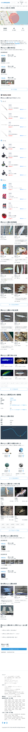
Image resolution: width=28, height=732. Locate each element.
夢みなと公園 (10, 55)
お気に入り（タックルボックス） (11, 680)
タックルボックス (8, 679)
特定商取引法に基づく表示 (18, 692)
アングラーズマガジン (9, 681)
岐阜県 (16, 704)
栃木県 (13, 701)
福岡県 (23, 708)
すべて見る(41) (14, 389)
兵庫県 (20, 705)
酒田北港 (13, 718)
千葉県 (23, 701)
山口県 (6, 708)
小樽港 (19, 719)
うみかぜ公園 (11, 714)
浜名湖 (9, 715)
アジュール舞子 (14, 719)
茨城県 (9, 701)
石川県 (21, 702)
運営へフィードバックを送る (10, 683)
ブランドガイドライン (9, 694)
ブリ (18, 42)
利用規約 (10, 686)
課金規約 (6, 693)
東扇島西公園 (17, 714)
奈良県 (23, 705)
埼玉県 (20, 701)
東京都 (6, 702)
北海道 (6, 699)
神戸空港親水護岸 (8, 716)
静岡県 (20, 704)
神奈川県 (10, 702)
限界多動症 (17, 43)
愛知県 (23, 704)
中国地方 (12, 398)
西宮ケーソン (7, 719)
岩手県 (13, 699)
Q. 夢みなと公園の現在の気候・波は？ (10, 637)
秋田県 (20, 699)
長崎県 (9, 709)
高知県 (20, 708)
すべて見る (14, 89)
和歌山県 (6, 706)
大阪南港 (23, 718)
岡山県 (17, 706)
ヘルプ (6, 686)
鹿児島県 (6, 710)
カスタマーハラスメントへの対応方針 (12, 689)
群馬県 (16, 701)
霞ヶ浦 (6, 715)
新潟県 (14, 702)
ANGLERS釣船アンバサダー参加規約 (16, 693)
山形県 (23, 699)
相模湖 (6, 714)
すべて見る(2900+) (14, 304)
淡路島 (16, 715)
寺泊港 (6, 718)
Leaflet (13, 24)
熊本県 (13, 709)
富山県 (17, 702)
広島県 (21, 706)
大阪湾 (13, 715)
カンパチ (11, 42)
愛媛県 (16, 708)
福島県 (6, 701)
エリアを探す (17, 676)
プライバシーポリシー (17, 686)
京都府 (13, 705)
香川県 (13, 708)
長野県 (13, 704)
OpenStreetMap (17, 24)
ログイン (16, 681)
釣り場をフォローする (14, 649)
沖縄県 (10, 710)
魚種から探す (18, 677)
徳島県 (9, 708)
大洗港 (9, 718)
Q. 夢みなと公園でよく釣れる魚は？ (9, 630)
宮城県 (16, 699)
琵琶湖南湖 (23, 714)
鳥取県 (11, 400)
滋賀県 (9, 705)
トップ (6, 676)
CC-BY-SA (26, 24)
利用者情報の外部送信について (11, 690)
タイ (15, 42)
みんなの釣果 (11, 676)
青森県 (9, 699)
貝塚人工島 (18, 718)
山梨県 (9, 704)
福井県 (6, 704)
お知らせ (10, 696)
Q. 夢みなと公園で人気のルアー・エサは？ (10, 633)
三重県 (6, 705)
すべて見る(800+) (14, 478)
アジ (7, 42)
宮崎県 (20, 709)
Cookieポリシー (8, 687)
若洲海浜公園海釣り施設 (18, 716)
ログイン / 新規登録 (21, 2)
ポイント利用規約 (8, 692)
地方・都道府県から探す (10, 677)
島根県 (14, 400)
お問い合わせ (17, 694)
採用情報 (19, 696)
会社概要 (14, 696)
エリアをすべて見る (14, 530)
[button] (2, 13)
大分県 (16, 709)
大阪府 (16, 705)
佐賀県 (6, 709)
